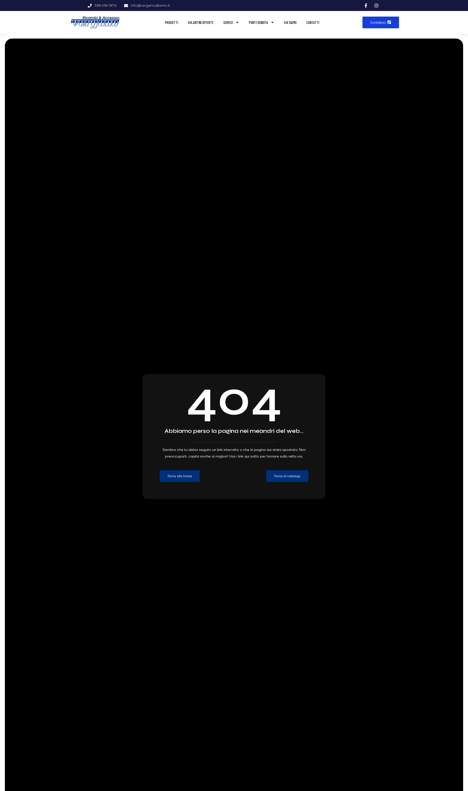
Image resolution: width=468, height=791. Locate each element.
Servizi (228, 22)
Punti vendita (258, 22)
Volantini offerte (201, 22)
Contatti (312, 22)
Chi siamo (290, 22)
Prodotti (171, 22)
